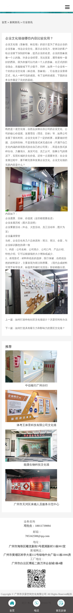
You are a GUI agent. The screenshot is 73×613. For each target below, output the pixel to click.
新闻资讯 (15, 22)
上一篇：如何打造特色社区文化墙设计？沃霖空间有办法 (36, 319)
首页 (4, 22)
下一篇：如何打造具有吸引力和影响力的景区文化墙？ (35, 327)
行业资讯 (28, 22)
